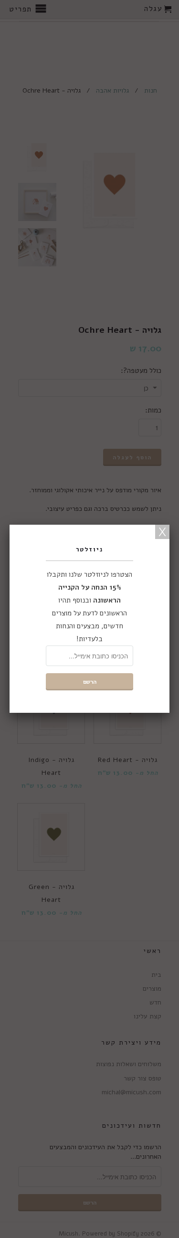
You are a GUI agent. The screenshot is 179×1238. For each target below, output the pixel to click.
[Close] (162, 532)
